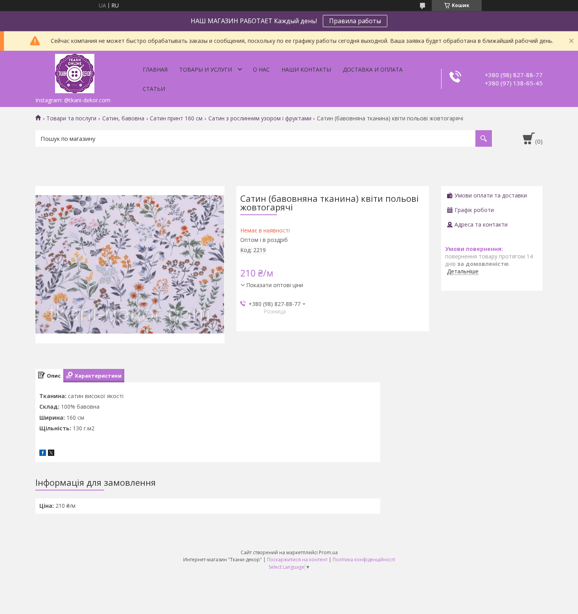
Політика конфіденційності (364, 559)
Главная (155, 69)
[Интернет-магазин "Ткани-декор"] (74, 72)
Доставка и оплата (373, 69)
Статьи (154, 88)
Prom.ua (328, 552)
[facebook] (42, 453)
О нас (261, 69)
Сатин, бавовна (123, 118)
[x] (51, 453)
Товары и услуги (205, 69)
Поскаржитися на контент (297, 559)
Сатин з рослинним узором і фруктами (259, 118)
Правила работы (355, 21)
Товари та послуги (71, 118)
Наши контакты (306, 69)
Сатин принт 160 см (176, 118)
